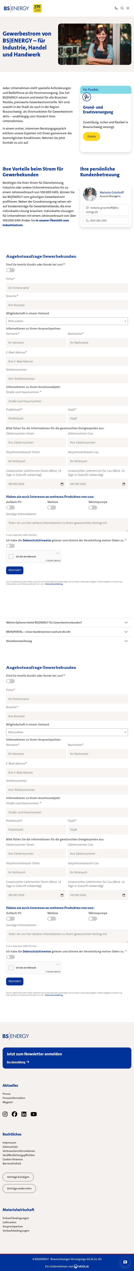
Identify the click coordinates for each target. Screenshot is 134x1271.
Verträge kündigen (18, 1177)
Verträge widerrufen (19, 1188)
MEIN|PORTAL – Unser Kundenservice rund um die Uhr (38, 632)
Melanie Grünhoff (112, 192)
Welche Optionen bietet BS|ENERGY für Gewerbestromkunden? (44, 622)
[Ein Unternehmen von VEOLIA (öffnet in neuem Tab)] (67, 1266)
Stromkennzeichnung (19, 641)
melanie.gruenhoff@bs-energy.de (102, 210)
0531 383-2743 (98, 220)
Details (91, 136)
